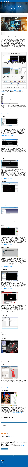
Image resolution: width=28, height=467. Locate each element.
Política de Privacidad (11, 436)
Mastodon (2, 464)
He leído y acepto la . (8, 436)
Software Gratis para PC (15, 15)
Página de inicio (4, 113)
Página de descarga (10, 113)
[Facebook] (1, 460)
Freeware (8, 15)
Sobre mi (2, 463)
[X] (3, 460)
